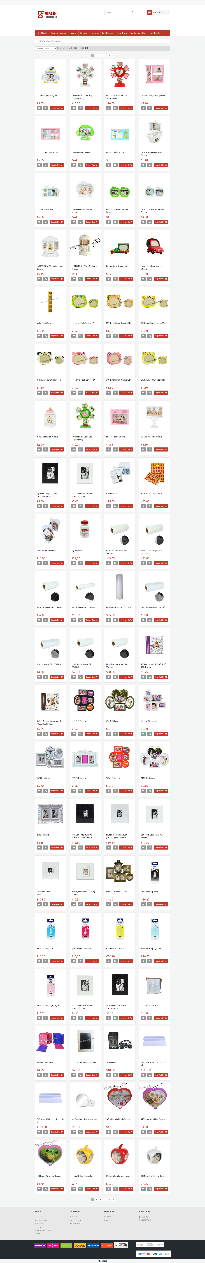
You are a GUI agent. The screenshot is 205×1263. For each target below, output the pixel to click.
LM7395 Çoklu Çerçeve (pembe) (153, 95)
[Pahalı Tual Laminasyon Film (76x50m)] (119, 643)
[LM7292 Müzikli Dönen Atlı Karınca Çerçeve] (50, 245)
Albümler (74, 33)
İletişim (39, 39)
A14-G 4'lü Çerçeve (113, 721)
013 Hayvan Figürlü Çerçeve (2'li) (84, 380)
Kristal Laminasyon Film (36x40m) (49, 607)
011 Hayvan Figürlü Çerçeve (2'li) (153, 323)
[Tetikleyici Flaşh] (119, 1041)
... (105, 55)
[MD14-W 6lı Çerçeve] (154, 700)
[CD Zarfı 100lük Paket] (154, 984)
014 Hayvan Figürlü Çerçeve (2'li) (118, 380)
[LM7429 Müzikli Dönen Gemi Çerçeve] (154, 131)
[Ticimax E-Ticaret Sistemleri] (102, 1261)
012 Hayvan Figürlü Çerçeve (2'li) (49, 380)
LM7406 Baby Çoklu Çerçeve (47, 152)
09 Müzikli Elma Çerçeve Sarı (82, 1176)
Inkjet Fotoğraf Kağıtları (138, 33)
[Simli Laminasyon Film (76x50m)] (154, 586)
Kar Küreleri (95, 33)
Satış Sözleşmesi (75, 1220)
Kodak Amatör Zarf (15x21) (47, 550)
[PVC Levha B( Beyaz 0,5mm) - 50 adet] (154, 1041)
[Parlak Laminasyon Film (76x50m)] (119, 586)
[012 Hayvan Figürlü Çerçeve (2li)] (50, 359)
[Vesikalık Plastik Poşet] (50, 1041)
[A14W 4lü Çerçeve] (154, 757)
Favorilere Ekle (39, 108)
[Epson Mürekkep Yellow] (119, 928)
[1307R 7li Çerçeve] (119, 757)
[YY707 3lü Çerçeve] (85, 757)
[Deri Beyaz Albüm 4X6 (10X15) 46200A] (50, 871)
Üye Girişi (107, 1217)
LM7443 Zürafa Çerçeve (115, 152)
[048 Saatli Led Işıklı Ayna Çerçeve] (85, 1098)
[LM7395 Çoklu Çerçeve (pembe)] (154, 74)
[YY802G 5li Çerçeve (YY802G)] (119, 871)
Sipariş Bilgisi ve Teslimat (43, 1230)
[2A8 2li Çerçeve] (50, 814)
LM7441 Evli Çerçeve (45, 209)
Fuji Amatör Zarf (112, 494)
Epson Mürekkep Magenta (81, 948)
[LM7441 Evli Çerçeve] (50, 188)
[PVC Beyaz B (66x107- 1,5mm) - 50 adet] (50, 1098)
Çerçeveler (83, 33)
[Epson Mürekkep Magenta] (85, 928)
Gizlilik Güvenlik (40, 1223)
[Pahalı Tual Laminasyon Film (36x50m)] (85, 643)
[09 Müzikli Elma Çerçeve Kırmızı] (119, 1155)
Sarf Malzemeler (107, 33)
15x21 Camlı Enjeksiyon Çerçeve (84, 1062)
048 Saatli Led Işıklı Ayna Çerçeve (84, 1119)
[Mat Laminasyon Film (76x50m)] (85, 586)
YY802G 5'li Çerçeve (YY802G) (117, 892)
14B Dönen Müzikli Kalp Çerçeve (118, 1119)
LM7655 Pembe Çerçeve (115, 437)
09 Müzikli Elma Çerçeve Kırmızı (118, 1176)
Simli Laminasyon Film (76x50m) (153, 607)
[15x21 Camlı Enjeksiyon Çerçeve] (85, 1041)
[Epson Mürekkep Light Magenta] (50, 984)
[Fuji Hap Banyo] (85, 529)
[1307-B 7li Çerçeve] (85, 700)
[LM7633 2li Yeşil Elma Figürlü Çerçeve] (119, 188)
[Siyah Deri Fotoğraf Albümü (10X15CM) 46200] (50, 473)
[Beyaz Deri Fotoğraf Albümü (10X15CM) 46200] (85, 473)
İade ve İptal (39, 1227)
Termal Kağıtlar (122, 33)
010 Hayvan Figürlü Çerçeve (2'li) (118, 323)
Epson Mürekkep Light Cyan (151, 948)
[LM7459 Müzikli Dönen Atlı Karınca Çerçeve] (85, 245)
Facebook (145, 1217)
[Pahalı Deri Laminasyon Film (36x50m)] (119, 529)
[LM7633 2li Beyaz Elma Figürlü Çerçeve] (154, 188)
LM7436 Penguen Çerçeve (47, 95)
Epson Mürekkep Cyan (45, 948)
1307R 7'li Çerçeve (113, 778)
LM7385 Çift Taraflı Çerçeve (151, 437)
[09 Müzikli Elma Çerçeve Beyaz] (154, 1155)
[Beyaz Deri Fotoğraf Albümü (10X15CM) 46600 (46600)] (119, 814)
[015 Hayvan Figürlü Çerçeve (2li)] (154, 359)
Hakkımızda (39, 1217)
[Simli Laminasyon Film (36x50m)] (50, 643)
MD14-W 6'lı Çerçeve (149, 721)
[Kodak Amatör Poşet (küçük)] (154, 473)
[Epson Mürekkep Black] (154, 871)
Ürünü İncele (45, 108)
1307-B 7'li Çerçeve (79, 721)
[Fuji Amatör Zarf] (119, 473)
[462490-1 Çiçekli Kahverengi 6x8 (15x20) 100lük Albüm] (50, 700)
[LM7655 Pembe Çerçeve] (119, 416)
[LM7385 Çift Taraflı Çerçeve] (154, 416)
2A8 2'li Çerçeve (43, 835)
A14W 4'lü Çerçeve (148, 778)
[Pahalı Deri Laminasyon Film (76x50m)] (154, 529)
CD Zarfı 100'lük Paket (149, 1005)
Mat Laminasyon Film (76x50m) (83, 607)
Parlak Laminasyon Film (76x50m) (118, 607)
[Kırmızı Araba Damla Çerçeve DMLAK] (154, 245)
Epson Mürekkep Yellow (115, 948)
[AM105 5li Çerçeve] (50, 757)
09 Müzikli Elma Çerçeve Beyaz (152, 1176)
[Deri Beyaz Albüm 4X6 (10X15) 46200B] (154, 814)
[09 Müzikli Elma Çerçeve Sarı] (85, 1155)
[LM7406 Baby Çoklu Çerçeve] (50, 131)
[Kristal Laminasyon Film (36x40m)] (50, 586)
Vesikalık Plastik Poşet (45, 1062)
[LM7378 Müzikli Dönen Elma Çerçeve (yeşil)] (85, 416)
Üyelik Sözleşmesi (76, 1217)
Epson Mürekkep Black (149, 892)
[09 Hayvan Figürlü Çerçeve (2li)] (85, 302)
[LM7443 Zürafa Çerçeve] (119, 131)
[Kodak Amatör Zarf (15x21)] (50, 529)
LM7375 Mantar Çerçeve (81, 152)
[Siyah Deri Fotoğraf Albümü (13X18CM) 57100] (119, 984)
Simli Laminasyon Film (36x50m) (49, 664)
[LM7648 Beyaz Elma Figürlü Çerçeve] (85, 188)
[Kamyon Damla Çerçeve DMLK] (119, 245)
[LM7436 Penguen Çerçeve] (50, 74)
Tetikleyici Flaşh (112, 1062)
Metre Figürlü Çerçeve (45, 323)
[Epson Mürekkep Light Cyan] (154, 928)
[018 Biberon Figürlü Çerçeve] (50, 416)
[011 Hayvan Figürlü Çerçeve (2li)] (154, 302)
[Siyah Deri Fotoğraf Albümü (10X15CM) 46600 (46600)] (85, 814)
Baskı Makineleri (155, 33)
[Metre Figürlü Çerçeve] (50, 302)
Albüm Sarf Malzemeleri (59, 33)
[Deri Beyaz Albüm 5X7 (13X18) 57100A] (85, 871)
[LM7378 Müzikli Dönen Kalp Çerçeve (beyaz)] (85, 74)
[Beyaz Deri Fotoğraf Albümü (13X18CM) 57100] (85, 984)
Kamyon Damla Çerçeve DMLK (117, 266)
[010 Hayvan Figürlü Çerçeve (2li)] (119, 302)
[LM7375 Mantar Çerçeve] (85, 131)
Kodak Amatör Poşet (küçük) (151, 494)
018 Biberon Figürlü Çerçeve (47, 437)
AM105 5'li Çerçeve (44, 778)
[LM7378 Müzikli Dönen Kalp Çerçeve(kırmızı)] (119, 74)
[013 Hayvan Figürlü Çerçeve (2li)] (85, 359)
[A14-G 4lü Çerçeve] (119, 700)
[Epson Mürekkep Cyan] (50, 928)
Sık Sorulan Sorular (41, 1220)
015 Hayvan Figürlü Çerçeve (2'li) (153, 380)
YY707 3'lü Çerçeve (79, 778)
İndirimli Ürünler (42, 33)
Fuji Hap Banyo (77, 550)
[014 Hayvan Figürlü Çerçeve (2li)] (119, 359)
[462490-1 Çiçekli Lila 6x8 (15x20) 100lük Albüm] (154, 643)
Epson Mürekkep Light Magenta (48, 1005)
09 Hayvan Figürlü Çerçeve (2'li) (83, 323)
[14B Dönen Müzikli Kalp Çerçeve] (119, 1098)
